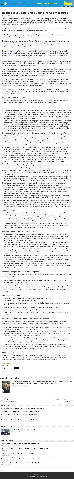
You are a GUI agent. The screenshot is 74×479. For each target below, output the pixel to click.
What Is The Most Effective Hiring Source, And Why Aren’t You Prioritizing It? (20, 414)
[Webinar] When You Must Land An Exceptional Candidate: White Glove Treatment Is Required (25, 448)
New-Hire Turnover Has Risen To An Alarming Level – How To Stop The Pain (20, 419)
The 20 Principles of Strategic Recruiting (62, 400)
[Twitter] (36, 475)
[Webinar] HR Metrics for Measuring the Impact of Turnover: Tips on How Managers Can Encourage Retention (29, 458)
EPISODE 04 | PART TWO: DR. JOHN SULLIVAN (23, 429)
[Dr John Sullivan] (37, 3)
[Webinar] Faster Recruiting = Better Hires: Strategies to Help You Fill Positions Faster (22, 462)
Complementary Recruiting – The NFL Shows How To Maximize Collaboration (21, 411)
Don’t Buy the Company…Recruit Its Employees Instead (13, 400)
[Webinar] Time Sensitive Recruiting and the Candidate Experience (18, 453)
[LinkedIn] (38, 475)
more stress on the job (11, 53)
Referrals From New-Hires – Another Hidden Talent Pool (15, 417)
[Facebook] (34, 475)
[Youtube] (39, 475)
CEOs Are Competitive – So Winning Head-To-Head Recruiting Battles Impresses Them (23, 408)
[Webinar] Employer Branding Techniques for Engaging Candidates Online (20, 443)
